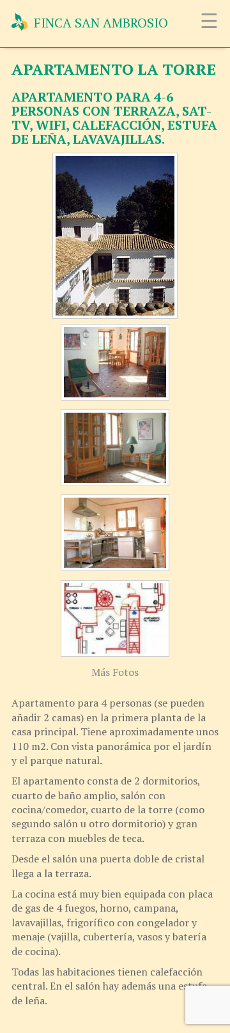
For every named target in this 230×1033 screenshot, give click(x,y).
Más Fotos (115, 672)
